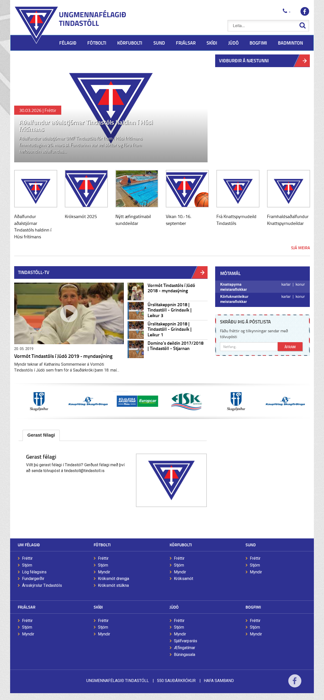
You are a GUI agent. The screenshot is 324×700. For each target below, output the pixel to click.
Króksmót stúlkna (113, 585)
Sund (251, 545)
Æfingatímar (184, 647)
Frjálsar (26, 607)
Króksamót (183, 578)
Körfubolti (181, 545)
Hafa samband (219, 680)
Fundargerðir (33, 578)
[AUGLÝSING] (137, 401)
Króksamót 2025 (81, 216)
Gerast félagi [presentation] (41, 435)
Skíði (98, 607)
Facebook (294, 684)
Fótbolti (102, 545)
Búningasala (184, 654)
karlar (287, 284)
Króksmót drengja (113, 578)
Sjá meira (300, 247)
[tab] (41, 435)
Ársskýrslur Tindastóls (42, 585)
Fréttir (27, 558)
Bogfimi (253, 607)
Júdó (174, 607)
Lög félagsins (34, 572)
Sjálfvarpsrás (185, 640)
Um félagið (29, 545)
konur (300, 284)
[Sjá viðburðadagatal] (202, 272)
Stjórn (27, 565)
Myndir (104, 572)
